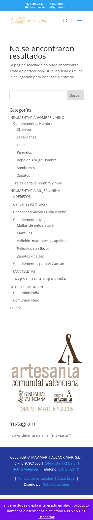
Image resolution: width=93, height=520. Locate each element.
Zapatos (23, 175)
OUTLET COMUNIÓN (26, 286)
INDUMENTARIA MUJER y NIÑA (34, 190)
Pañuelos (24, 152)
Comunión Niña (26, 292)
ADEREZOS (22, 196)
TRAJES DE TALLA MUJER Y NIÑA (39, 279)
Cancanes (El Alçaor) (30, 204)
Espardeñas (26, 137)
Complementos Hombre (33, 123)
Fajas (21, 144)
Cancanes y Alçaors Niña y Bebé (39, 212)
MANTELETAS (24, 271)
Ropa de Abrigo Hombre (37, 160)
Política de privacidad (35, 478)
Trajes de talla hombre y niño (37, 183)
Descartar (46, 517)
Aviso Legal (67, 478)
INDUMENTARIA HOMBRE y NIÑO (36, 117)
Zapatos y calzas (30, 256)
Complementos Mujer (31, 219)
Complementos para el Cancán (38, 263)
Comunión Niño (26, 300)
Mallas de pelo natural (35, 225)
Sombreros (26, 167)
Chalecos (24, 129)
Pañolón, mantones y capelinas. (43, 240)
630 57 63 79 (68, 469)
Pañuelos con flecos (33, 248)
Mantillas (24, 233)
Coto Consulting (56, 484)
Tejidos (15, 307)
